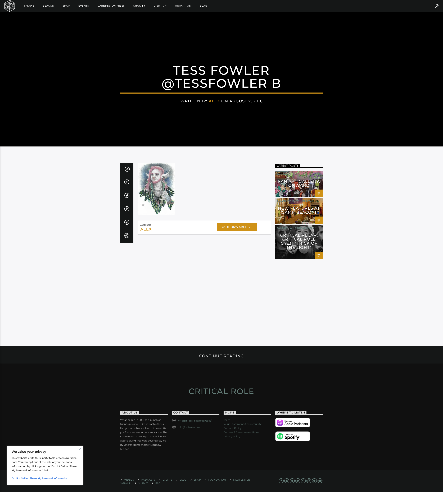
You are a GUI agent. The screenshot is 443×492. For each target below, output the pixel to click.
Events (83, 5)
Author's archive (237, 227)
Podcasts (148, 479)
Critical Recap (304, 228)
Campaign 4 (284, 228)
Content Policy (232, 428)
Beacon (48, 5)
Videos (129, 479)
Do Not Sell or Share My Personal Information (40, 478)
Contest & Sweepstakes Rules (241, 432)
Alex (214, 101)
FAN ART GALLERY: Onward (299, 183)
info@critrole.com (189, 427)
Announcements (288, 201)
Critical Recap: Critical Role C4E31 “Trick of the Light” (299, 241)
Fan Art (282, 174)
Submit (143, 483)
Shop (66, 5)
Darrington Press (111, 5)
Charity (139, 5)
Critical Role (221, 391)
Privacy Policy (232, 436)
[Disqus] (204, 285)
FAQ (158, 483)
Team (227, 419)
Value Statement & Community (242, 424)
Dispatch (160, 5)
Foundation (217, 479)
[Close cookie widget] (80, 449)
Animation (183, 5)
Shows (29, 5)
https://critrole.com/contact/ (194, 420)
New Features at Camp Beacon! (299, 210)
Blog (203, 5)
